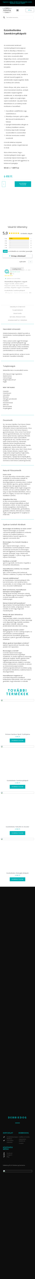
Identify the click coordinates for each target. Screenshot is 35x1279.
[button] (17, 10)
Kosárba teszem (23, 184)
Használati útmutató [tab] (17, 307)
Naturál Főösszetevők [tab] (17, 317)
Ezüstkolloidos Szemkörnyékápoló (15, 290)
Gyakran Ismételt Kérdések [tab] (17, 320)
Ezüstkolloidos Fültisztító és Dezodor (17, 827)
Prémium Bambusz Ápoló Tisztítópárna (17, 734)
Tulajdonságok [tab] (17, 310)
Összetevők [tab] (17, 313)
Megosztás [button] (10, 292)
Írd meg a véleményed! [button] (18, 256)
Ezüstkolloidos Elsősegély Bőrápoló (17, 873)
